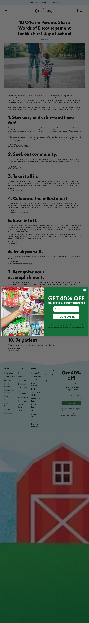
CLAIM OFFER (66, 316)
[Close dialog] (85, 290)
